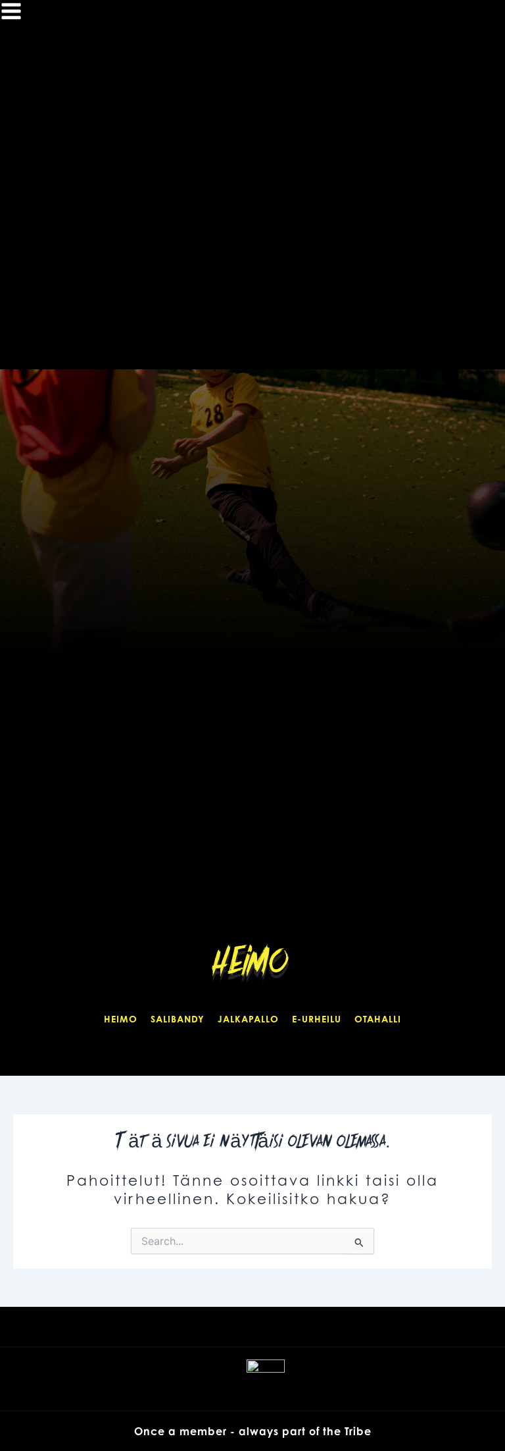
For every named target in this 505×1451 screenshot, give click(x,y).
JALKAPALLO (248, 1018)
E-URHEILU (316, 1018)
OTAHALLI (377, 1018)
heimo (252, 964)
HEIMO (120, 1018)
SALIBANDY (177, 1018)
